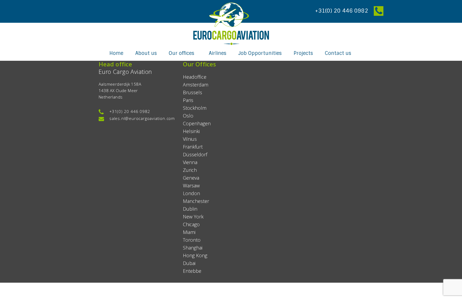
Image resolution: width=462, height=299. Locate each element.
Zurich (190, 170)
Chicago (191, 224)
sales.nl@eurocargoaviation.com (142, 118)
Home (116, 53)
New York (193, 216)
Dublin (190, 209)
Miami (189, 232)
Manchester (196, 201)
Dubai (189, 263)
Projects (303, 53)
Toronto (192, 240)
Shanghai (192, 247)
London (191, 193)
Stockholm (194, 108)
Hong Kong (195, 255)
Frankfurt (193, 146)
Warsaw (191, 185)
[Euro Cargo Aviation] (231, 23)
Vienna (190, 162)
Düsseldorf (195, 154)
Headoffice (194, 77)
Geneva (191, 178)
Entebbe (192, 271)
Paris (188, 100)
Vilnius (190, 139)
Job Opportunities (260, 53)
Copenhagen (197, 123)
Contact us (338, 53)
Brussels (192, 92)
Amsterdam (195, 84)
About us (146, 53)
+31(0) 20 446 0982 (129, 111)
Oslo (188, 115)
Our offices (182, 53)
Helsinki (191, 131)
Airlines (217, 53)
